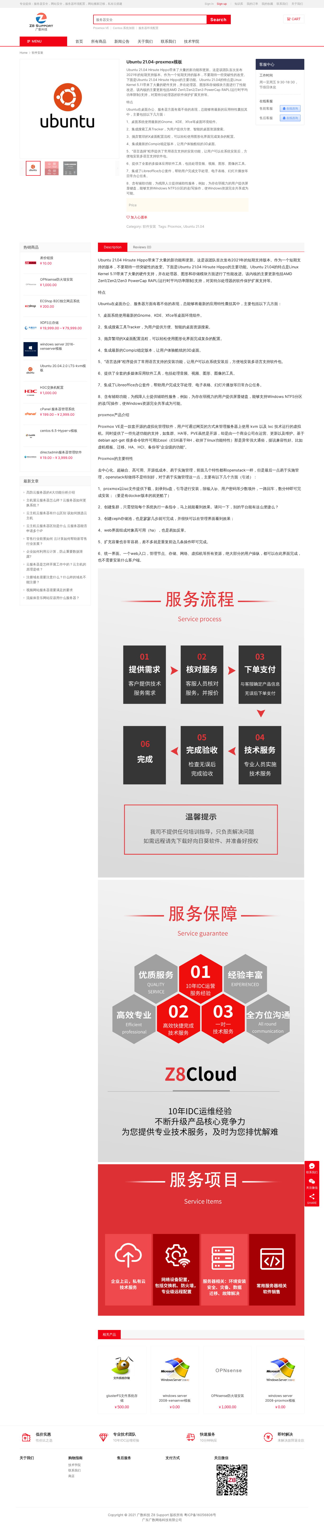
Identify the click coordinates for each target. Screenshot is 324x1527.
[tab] (112, 247)
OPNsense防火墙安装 (56, 279)
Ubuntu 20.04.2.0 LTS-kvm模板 (63, 368)
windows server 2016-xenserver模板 (57, 346)
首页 (79, 41)
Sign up (222, 3)
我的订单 (252, 3)
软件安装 (149, 226)
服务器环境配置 (148, 28)
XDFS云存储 (49, 322)
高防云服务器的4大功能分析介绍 (50, 492)
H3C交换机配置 (52, 387)
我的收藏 (267, 3)
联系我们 (282, 3)
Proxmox (174, 226)
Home (24, 52)
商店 (71, 1476)
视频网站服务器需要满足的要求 (49, 590)
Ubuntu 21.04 (193, 226)
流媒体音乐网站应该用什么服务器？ (52, 598)
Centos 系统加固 (123, 28)
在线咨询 (292, 108)
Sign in (209, 3)
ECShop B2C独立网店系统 (60, 301)
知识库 (239, 3)
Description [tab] (112, 247)
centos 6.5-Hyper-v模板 (58, 431)
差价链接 (46, 258)
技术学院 (191, 41)
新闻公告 (122, 41)
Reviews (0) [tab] (142, 247)
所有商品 (98, 41)
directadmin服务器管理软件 (61, 452)
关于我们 (297, 3)
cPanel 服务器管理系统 (57, 409)
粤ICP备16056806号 (200, 1515)
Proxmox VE (101, 28)
